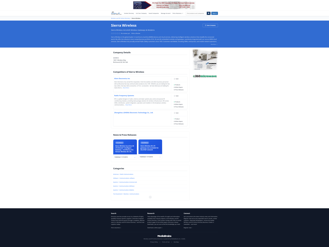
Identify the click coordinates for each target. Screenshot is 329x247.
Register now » (188, 227)
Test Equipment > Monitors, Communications (126, 194)
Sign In (215, 13)
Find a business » (116, 227)
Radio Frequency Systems (124, 95)
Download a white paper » (154, 227)
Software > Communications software (124, 178)
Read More (126, 88)
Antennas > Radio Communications (123, 174)
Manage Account (165, 13)
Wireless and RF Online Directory (120, 18)
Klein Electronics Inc (122, 78)
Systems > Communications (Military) (123, 186)
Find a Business (177, 13)
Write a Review (135, 33)
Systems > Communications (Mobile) (123, 190)
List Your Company (141, 13)
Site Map (176, 242)
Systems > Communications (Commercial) (125, 182)
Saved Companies (154, 13)
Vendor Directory (129, 13)
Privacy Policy (154, 242)
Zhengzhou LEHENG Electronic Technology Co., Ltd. (133, 113)
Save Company (211, 25)
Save (177, 79)
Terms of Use (166, 242)
